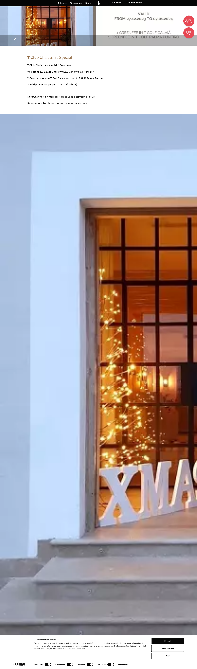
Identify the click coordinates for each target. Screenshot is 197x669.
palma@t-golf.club (85, 97)
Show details (123, 664)
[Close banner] (189, 638)
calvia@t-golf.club (64, 97)
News (88, 3)
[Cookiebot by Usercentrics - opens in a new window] (19, 664)
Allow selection (168, 648)
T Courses (62, 3)
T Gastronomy (76, 3)
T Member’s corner (133, 3)
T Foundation (115, 3)
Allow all (167, 641)
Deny (168, 656)
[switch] (70, 664)
